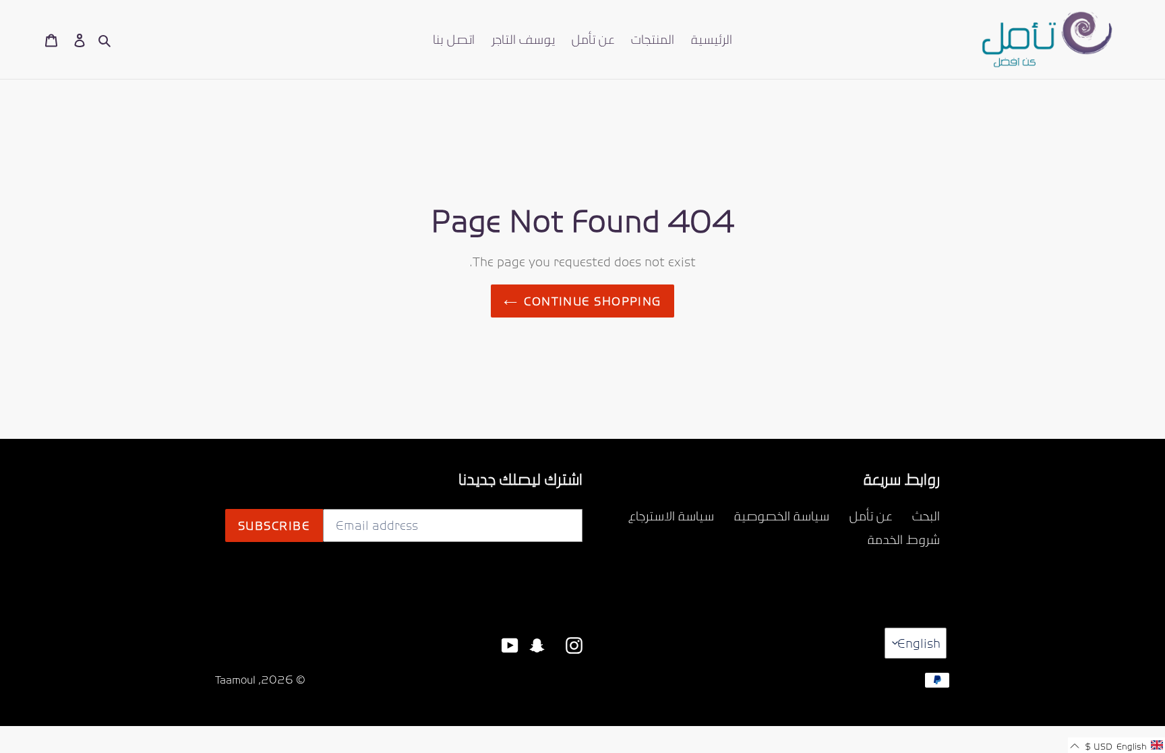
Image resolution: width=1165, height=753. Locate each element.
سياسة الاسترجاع (671, 515)
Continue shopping (592, 301)
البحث (926, 515)
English (918, 643)
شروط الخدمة (904, 539)
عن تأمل (870, 515)
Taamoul (235, 679)
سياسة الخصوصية (781, 515)
